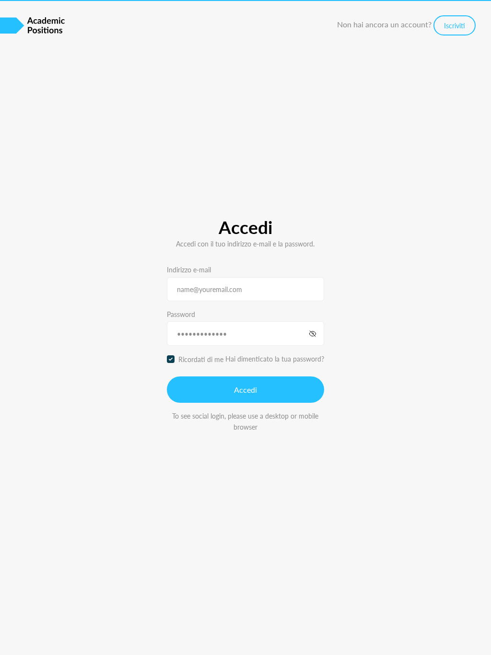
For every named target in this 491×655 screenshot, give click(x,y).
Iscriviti (454, 25)
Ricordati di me (200, 359)
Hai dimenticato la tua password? (274, 358)
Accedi (245, 389)
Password (181, 314)
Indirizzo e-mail (189, 269)
